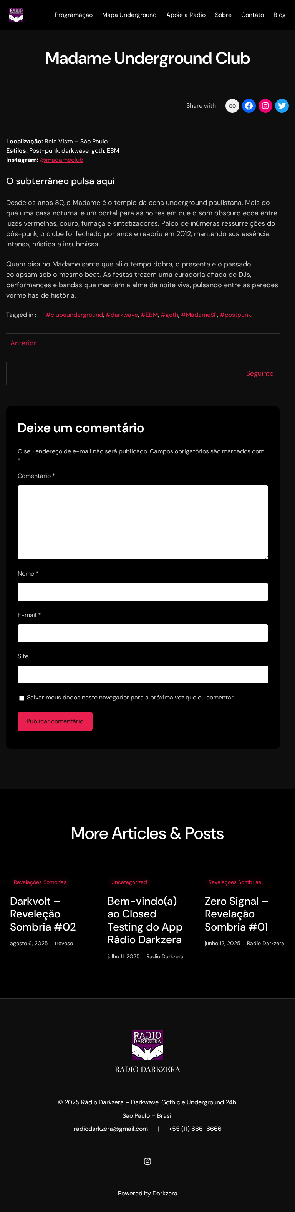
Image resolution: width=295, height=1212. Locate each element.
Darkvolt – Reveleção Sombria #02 (43, 914)
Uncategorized (129, 882)
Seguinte (259, 373)
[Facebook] (249, 106)
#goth (169, 315)
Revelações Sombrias (40, 882)
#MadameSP (199, 315)
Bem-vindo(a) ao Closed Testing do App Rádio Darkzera (145, 920)
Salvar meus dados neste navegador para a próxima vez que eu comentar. (130, 697)
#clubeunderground (74, 315)
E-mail (29, 615)
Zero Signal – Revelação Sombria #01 (236, 914)
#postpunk (235, 315)
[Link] (232, 106)
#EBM (149, 315)
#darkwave (122, 315)
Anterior (23, 343)
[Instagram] (265, 106)
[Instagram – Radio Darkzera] (147, 1161)
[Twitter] (282, 106)
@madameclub (61, 160)
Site (23, 656)
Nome (28, 573)
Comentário (36, 476)
